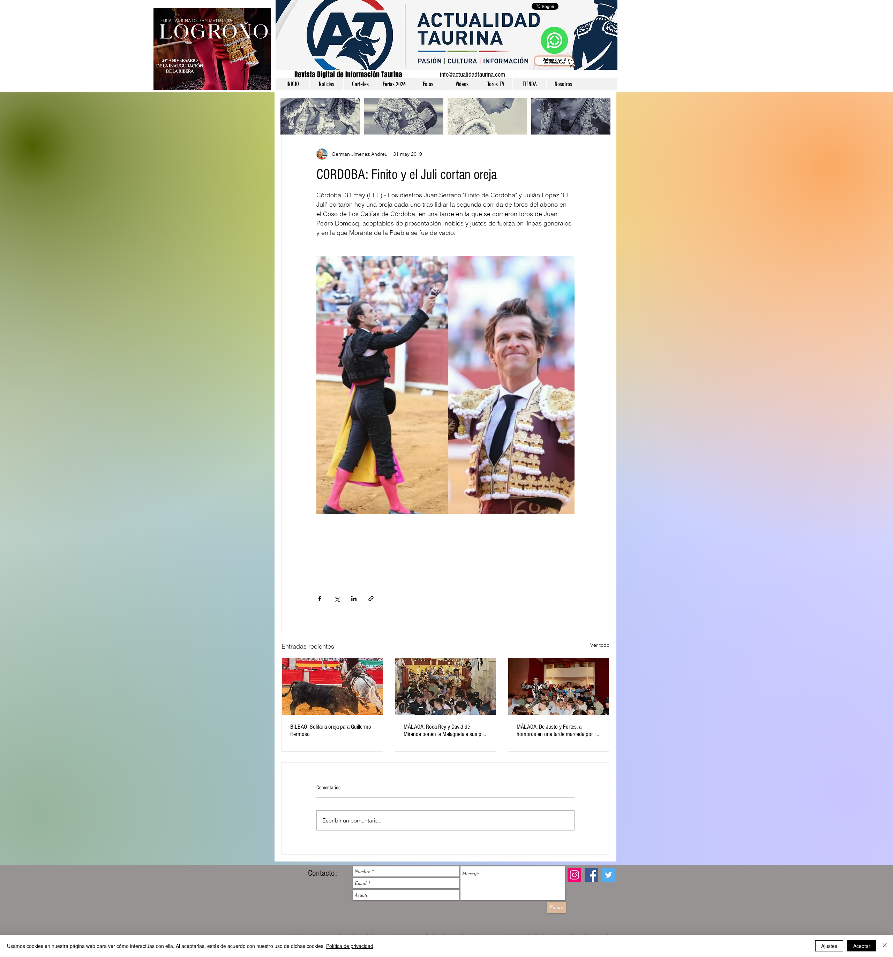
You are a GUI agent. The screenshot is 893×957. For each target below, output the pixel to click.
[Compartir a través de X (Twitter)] (336, 598)
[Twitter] (608, 875)
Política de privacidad (349, 945)
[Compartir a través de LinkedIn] (354, 598)
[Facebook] (591, 875)
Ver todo (599, 645)
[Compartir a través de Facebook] (319, 598)
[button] (326, 84)
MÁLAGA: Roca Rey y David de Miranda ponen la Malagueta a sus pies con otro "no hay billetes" (445, 730)
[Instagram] (574, 875)
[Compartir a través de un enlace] (371, 598)
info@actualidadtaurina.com (472, 74)
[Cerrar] (884, 945)
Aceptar (861, 945)
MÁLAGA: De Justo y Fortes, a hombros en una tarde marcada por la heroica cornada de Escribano (557, 730)
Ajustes (829, 945)
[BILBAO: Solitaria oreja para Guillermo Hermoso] (332, 686)
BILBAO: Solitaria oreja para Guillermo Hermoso (330, 730)
